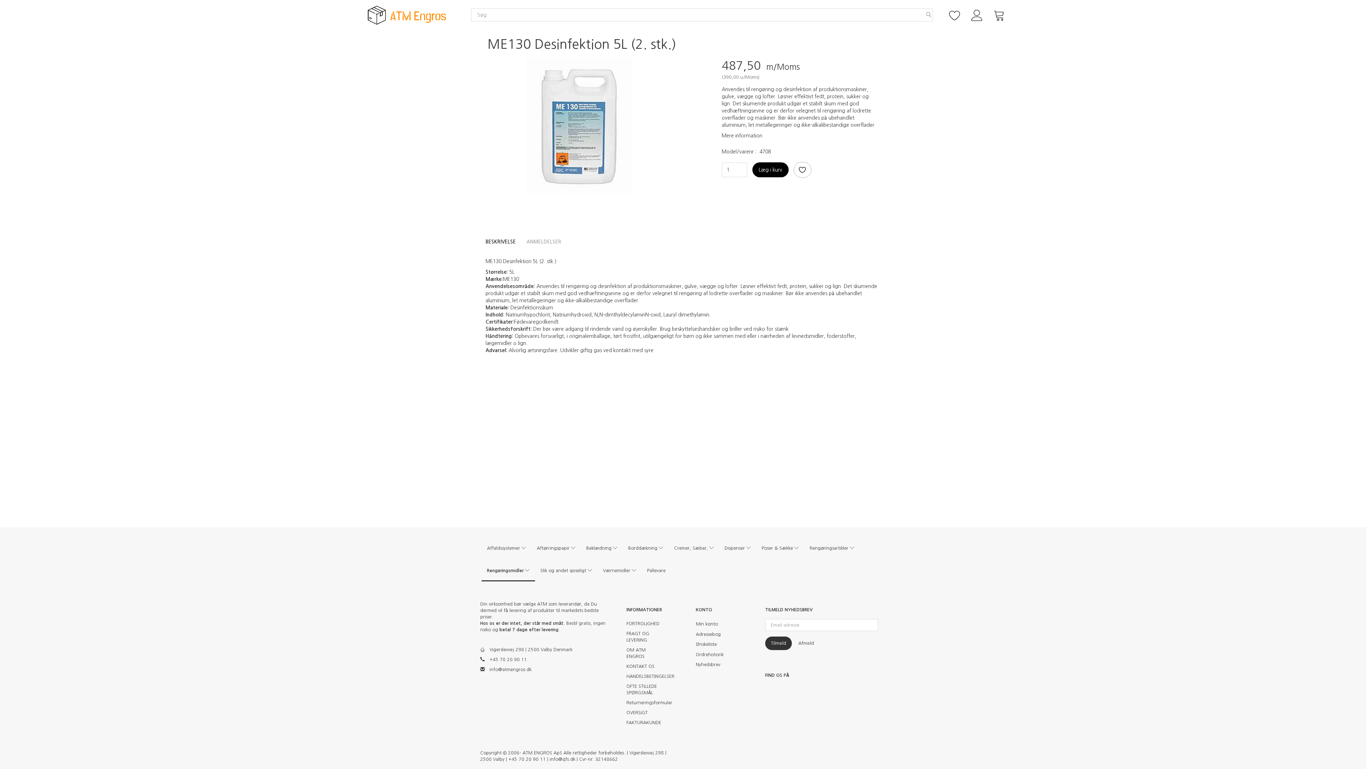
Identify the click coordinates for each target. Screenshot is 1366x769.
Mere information (742, 135)
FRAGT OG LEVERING (637, 636)
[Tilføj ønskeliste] (802, 170)
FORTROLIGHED (643, 623)
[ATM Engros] (407, 15)
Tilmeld (778, 643)
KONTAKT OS (640, 666)
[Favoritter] (955, 15)
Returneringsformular (646, 702)
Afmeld (806, 643)
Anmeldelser (543, 241)
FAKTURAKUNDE (643, 722)
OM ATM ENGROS (636, 653)
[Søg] (928, 15)
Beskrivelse (501, 241)
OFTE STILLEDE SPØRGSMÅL (641, 689)
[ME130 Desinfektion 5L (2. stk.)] (577, 126)
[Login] (977, 15)
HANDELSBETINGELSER (646, 676)
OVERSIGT (637, 712)
